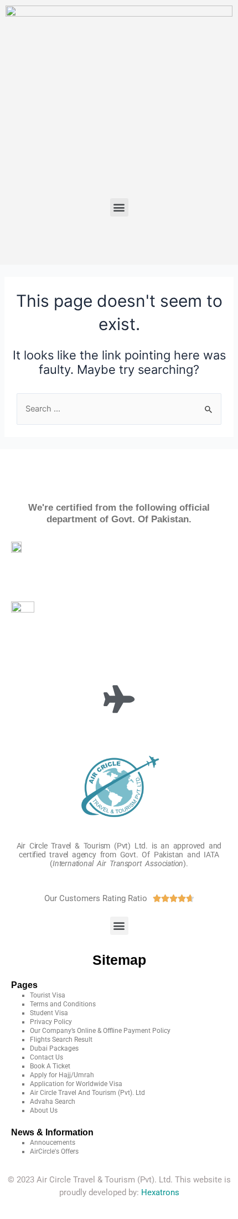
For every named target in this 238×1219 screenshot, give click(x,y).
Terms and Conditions (63, 1004)
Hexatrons (160, 1192)
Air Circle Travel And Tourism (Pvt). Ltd (87, 1093)
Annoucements (52, 1142)
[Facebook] (70, 241)
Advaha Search (52, 1101)
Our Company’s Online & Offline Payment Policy (100, 1031)
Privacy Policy (51, 1022)
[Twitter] (103, 241)
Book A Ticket (50, 1066)
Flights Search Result (61, 1039)
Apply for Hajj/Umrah (62, 1075)
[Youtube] (135, 241)
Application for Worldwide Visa (76, 1084)
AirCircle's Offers (54, 1151)
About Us (44, 1110)
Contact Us (46, 1057)
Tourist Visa (47, 995)
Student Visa (49, 1013)
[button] (119, 207)
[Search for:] (119, 409)
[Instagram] (168, 241)
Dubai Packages (54, 1048)
